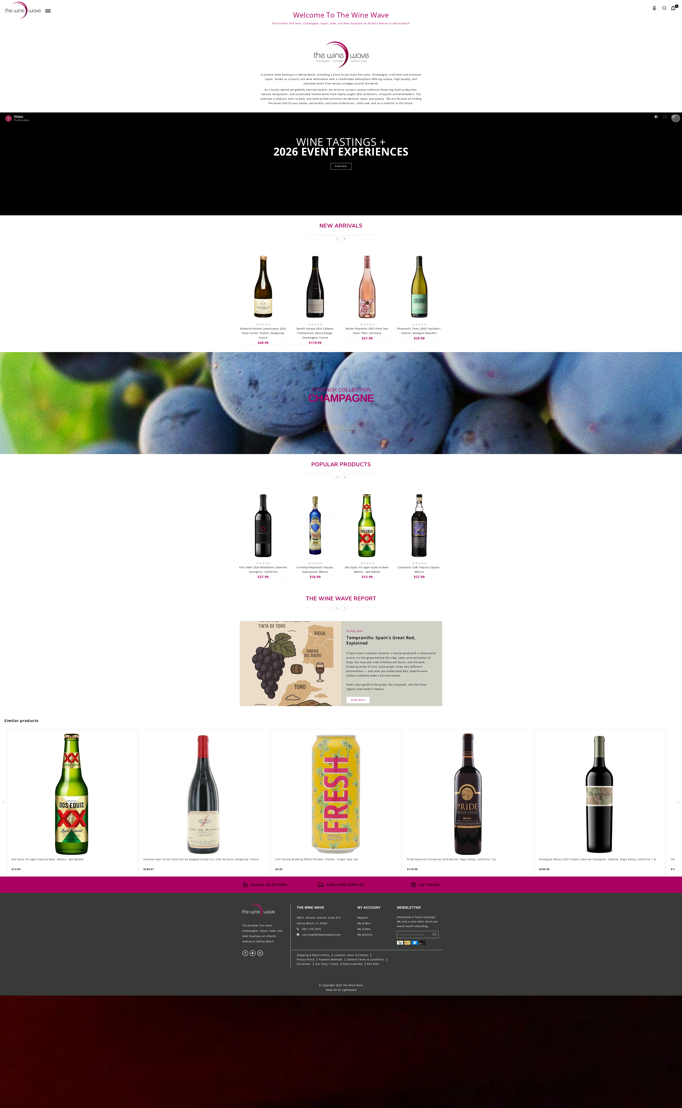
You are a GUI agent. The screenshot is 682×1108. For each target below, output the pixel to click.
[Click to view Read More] (294, 660)
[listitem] (72, 802)
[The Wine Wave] (23, 10)
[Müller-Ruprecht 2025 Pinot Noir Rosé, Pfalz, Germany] (367, 286)
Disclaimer (304, 964)
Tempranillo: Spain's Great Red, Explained (381, 640)
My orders (364, 923)
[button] (3, 802)
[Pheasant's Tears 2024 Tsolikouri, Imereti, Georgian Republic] (419, 286)
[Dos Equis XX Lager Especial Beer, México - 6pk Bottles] (367, 525)
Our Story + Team (326, 964)
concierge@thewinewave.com (321, 934)
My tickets (364, 929)
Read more (358, 699)
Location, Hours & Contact (351, 955)
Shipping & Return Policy (313, 955)
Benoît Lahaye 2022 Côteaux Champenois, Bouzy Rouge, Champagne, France (315, 333)
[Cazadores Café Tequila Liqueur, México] (419, 525)
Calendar (341, 166)
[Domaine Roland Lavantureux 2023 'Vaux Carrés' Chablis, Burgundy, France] (263, 286)
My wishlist (365, 934)
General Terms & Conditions (365, 959)
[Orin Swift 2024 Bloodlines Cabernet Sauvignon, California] (263, 525)
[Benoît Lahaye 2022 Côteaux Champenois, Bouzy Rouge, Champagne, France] (315, 286)
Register (363, 917)
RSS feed (373, 964)
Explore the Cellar (340, 428)
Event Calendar (353, 964)
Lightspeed (349, 989)
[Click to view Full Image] (286, 660)
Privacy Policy (306, 959)
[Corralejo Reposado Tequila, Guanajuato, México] (315, 525)
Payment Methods (331, 959)
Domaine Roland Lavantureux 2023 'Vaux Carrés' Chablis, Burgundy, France (263, 333)
